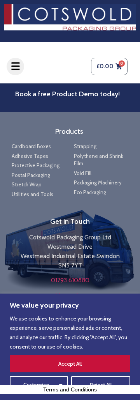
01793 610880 (70, 280)
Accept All (70, 363)
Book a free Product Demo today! (67, 94)
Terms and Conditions (70, 389)
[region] (70, 347)
